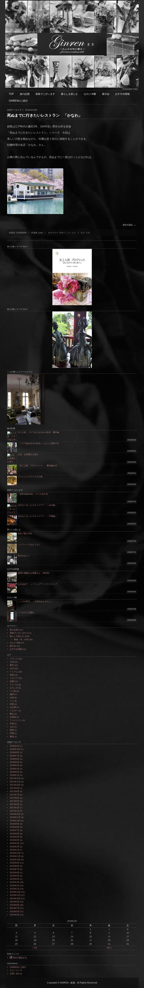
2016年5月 (15, 837)
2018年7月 (15, 756)
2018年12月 (15, 749)
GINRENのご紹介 (18, 100)
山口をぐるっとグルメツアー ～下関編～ (37, 516)
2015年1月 (15, 889)
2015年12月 (15, 853)
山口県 (13, 707)
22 (90, 940)
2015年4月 (15, 879)
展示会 (105, 94)
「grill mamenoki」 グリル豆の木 (33, 494)
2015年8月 (15, 866)
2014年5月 (15, 915)
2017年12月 (15, 778)
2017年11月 (15, 782)
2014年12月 (15, 892)
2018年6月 (15, 759)
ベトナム (14, 672)
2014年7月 (15, 908)
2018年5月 (15, 762)
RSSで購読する (19, 958)
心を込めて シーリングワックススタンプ (37, 584)
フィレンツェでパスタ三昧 (30, 476)
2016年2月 (15, 846)
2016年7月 (15, 830)
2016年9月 (15, 824)
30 (109, 944)
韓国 (12, 675)
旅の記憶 (25, 94)
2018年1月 (15, 775)
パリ (12, 701)
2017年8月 (15, 791)
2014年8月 (15, 905)
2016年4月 (15, 840)
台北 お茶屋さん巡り (28, 454)
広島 (88, 233)
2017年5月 (15, 801)
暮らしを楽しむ (69, 94)
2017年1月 (15, 811)
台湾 (12, 697)
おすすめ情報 (122, 94)
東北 (12, 714)
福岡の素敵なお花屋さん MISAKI (33, 573)
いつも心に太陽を (26, 612)
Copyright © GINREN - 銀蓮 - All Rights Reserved (72, 982)
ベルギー (14, 710)
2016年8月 (15, 827)
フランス (14, 659)
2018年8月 (15, 752)
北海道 (13, 717)
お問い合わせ (16, 973)
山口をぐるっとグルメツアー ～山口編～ (37, 505)
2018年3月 (15, 769)
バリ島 (13, 691)
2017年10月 (15, 785)
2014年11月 (15, 895)
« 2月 (34, 948)
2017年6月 (15, 798)
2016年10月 (15, 820)
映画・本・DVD (21, 639)
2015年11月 (15, 856)
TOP (11, 94)
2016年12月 (15, 814)
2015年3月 (15, 882)
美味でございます (45, 94)
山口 (12, 668)
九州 (12, 662)
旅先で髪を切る (25, 533)
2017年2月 (15, 807)
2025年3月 (15, 746)
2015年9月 (15, 863)
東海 (12, 736)
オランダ (14, 688)
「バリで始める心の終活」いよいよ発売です (38, 443)
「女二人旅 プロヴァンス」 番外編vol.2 (37, 465)
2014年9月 (15, 902)
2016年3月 (15, 843)
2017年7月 (15, 795)
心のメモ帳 (90, 94)
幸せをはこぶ (24, 555)
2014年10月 (15, 898)
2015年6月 (15, 872)
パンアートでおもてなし (30, 544)
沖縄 (12, 733)
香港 (12, 730)
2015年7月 (15, 869)
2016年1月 (15, 850)
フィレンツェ (16, 720)
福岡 (12, 694)
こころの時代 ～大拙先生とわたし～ (35, 601)
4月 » (109, 948)
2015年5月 (15, 876)
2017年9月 (15, 788)
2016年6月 (15, 833)
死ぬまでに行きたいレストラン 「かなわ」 (44, 115)
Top (135, 979)
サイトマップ (16, 970)
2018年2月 (15, 772)
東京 (12, 665)
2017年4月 (15, 804)
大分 (12, 727)
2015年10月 (15, 859)
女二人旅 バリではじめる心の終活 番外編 (38, 432)
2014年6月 (15, 911)
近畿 (12, 681)
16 (109, 937)
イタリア (14, 678)
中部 (12, 723)
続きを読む (129, 225)
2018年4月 (15, 765)
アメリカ (14, 684)
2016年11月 (15, 817)
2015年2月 (15, 885)
